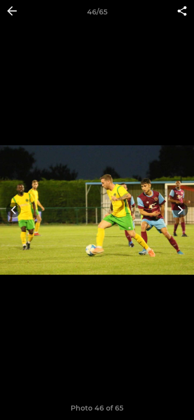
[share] (182, 12)
